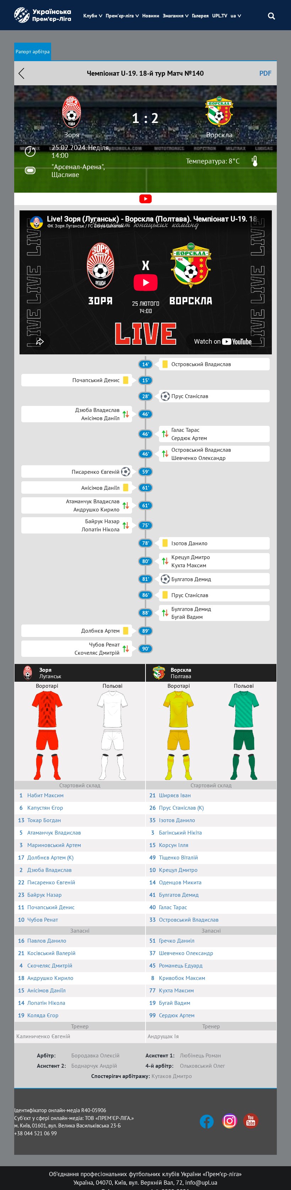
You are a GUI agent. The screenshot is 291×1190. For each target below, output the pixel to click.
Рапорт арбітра (33, 51)
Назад (21, 73)
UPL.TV (219, 15)
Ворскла (219, 134)
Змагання (173, 15)
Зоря (71, 134)
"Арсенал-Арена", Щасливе (77, 170)
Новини (150, 15)
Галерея (200, 15)
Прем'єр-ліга (120, 15)
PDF (265, 73)
